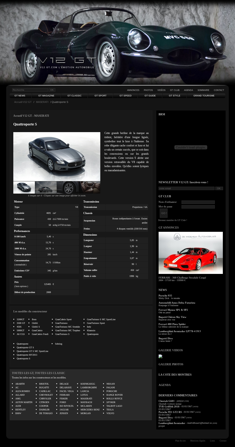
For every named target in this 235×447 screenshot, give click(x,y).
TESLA (110, 409)
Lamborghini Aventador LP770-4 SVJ (180, 331)
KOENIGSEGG (88, 384)
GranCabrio (37, 330)
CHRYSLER (45, 398)
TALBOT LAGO (114, 406)
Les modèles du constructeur (30, 311)
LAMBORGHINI (89, 387)
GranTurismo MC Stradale (67, 326)
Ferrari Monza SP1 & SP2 (173, 309)
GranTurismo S (62, 334)
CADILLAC (45, 391)
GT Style (174, 95)
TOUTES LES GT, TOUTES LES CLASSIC (38, 373)
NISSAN (110, 384)
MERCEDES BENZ (90, 409)
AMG (18, 398)
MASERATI (42, 102)
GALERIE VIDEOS (171, 350)
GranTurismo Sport (96, 323)
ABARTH (20, 384)
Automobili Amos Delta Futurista (177, 302)
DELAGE (64, 384)
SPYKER (110, 402)
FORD (63, 402)
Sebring (58, 344)
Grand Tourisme (204, 95)
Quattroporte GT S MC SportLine (32, 351)
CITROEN (44, 402)
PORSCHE (111, 391)
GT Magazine (46, 95)
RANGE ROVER (114, 395)
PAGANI (110, 387)
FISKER (64, 398)
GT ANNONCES (169, 227)
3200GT (20, 319)
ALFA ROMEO (22, 391)
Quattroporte (92, 334)
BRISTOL (44, 384)
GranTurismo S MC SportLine (101, 319)
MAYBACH (86, 402)
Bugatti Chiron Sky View (172, 317)
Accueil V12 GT (23, 102)
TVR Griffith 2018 (169, 406)
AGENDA (165, 385)
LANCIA (85, 391)
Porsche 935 (165, 295)
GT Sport (100, 95)
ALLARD (20, 395)
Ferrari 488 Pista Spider (172, 324)
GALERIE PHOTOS (171, 364)
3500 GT (21, 323)
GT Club (174, 90)
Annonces (133, 90)
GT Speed (125, 95)
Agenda (188, 90)
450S (19, 326)
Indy (89, 326)
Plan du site (180, 441)
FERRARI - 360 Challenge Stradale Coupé (182, 277)
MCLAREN (86, 406)
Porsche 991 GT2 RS (170, 412)
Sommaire (203, 90)
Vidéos (161, 90)
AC (17, 387)
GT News (19, 95)
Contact (219, 90)
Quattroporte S (23, 358)
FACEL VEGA (67, 391)
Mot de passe (165, 206)
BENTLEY (20, 409)
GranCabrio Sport (63, 319)
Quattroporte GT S (25, 347)
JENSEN (64, 413)
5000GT (20, 330)
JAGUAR (64, 409)
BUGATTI (44, 387)
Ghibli (35, 323)
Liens (212, 441)
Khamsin (91, 330)
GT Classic (74, 95)
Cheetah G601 (167, 401)
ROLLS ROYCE (114, 398)
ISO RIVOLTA (66, 406)
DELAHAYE (66, 387)
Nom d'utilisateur (168, 201)
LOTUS (84, 395)
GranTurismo (61, 323)
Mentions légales (197, 441)
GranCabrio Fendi (40, 334)
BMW (18, 413)
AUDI (18, 406)
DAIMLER (44, 409)
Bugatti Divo (166, 338)
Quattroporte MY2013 (27, 355)
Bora (34, 319)
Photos (148, 90)
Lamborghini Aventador (172, 423)
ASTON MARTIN (23, 402)
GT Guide (150, 95)
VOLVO (110, 413)
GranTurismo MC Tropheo (67, 330)
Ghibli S (36, 326)
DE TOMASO (46, 413)
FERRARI (65, 395)
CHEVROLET (46, 395)
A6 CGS (21, 334)
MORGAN (86, 413)
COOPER (43, 406)
